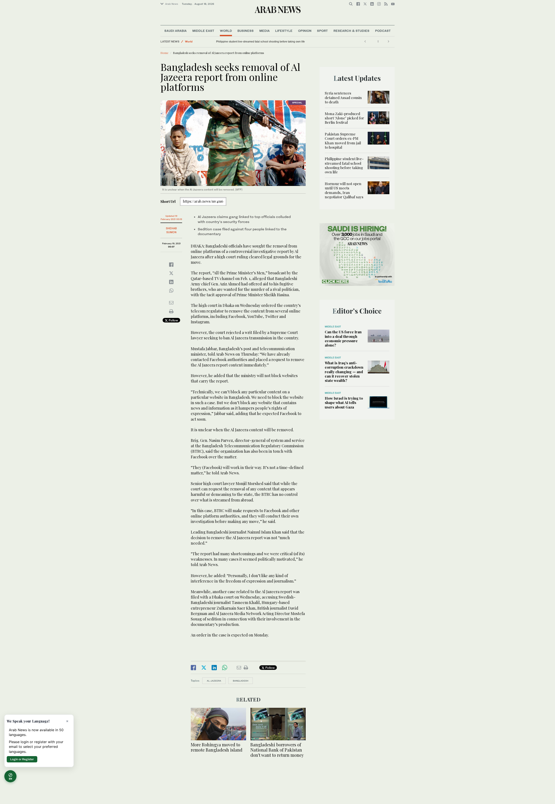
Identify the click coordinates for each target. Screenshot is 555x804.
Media (264, 31)
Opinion (305, 31)
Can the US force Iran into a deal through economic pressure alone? (343, 338)
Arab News (171, 3)
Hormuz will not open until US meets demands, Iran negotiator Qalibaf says (260, 41)
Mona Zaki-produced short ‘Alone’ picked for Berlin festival (344, 118)
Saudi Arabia (175, 31)
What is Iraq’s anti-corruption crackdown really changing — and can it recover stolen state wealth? (344, 371)
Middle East (203, 31)
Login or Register (22, 759)
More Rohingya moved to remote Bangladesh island (216, 747)
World (226, 31)
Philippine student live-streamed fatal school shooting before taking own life (344, 165)
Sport (322, 31)
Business (245, 31)
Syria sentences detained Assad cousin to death (343, 97)
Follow (173, 320)
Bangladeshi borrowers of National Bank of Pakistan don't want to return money (277, 750)
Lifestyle (283, 31)
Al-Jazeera (214, 680)
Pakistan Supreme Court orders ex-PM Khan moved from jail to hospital (343, 141)
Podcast (383, 31)
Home (164, 53)
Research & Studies (351, 31)
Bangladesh (240, 680)
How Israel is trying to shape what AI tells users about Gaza (344, 402)
